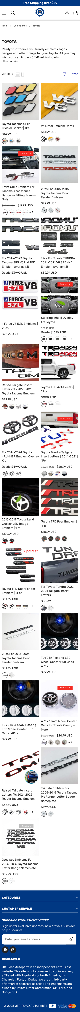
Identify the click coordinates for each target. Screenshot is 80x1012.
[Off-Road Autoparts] (40, 12)
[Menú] (4, 13)
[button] (75, 13)
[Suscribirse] (71, 939)
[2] (22, 74)
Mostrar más (10, 61)
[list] (17, 74)
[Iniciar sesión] (67, 13)
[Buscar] (13, 13)
